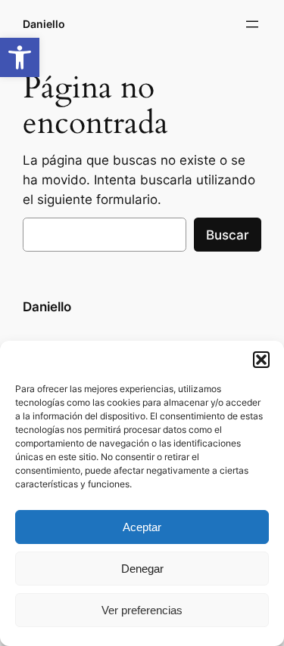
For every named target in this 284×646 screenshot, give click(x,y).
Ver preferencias (142, 610)
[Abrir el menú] (252, 24)
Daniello (44, 23)
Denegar (142, 568)
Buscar (227, 235)
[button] (19, 57)
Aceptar (142, 527)
